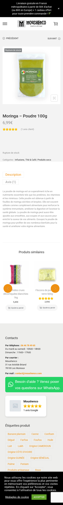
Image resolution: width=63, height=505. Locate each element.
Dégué (11, 440)
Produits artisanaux (18, 470)
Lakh (20, 446)
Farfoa (24, 440)
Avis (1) (10, 182)
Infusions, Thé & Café (25, 159)
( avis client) (27, 129)
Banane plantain (17, 434)
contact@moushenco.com (28, 373)
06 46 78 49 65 (28, 345)
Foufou (38, 440)
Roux (38, 470)
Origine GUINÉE (16, 457)
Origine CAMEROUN (40, 446)
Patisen (24, 464)
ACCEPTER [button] (39, 497)
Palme (11, 464)
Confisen (49, 434)
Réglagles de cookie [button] (17, 497)
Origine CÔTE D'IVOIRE (20, 452)
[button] (25, 406)
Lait (10, 446)
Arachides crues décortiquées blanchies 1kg (15, 294)
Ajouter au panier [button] (17, 308)
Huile (50, 440)
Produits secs (44, 159)
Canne (34, 434)
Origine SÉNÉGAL (39, 457)
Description (13, 174)
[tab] (31, 174)
